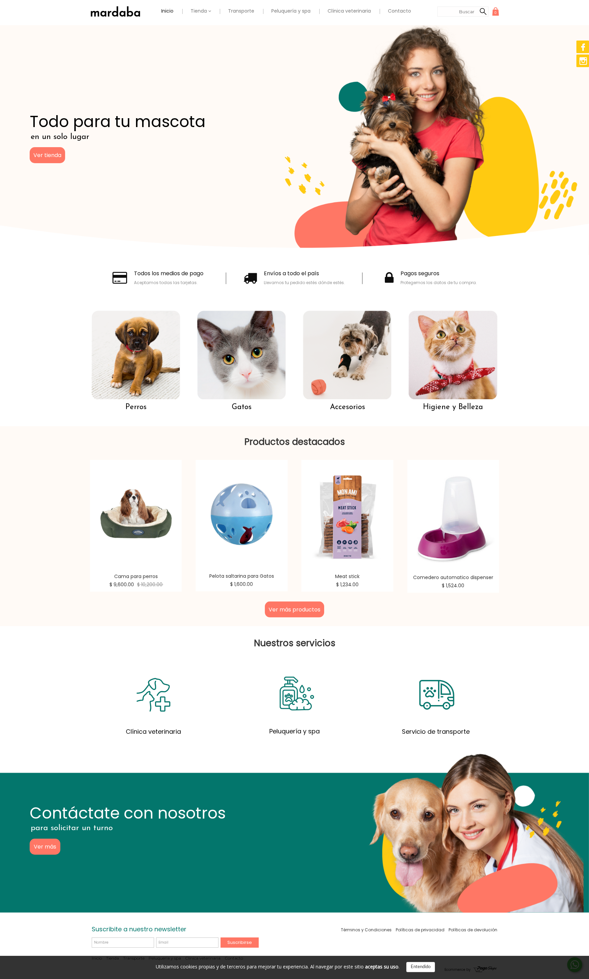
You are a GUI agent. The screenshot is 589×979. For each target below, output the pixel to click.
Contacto (399, 10)
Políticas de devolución (473, 930)
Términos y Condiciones (366, 930)
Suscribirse (239, 942)
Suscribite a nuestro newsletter (139, 929)
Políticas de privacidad (420, 930)
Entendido (421, 967)
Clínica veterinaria (349, 10)
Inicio (167, 10)
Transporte (241, 10)
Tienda (199, 10)
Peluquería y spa (291, 10)
